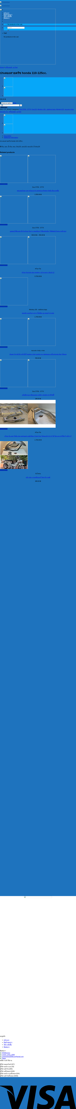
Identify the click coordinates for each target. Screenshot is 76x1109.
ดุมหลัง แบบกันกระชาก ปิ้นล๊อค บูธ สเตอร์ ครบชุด (38, 313)
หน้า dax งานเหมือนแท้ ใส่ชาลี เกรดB (38, 477)
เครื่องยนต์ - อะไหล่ (11, 67)
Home (2, 67)
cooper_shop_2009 (8, 1055)
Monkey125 (60, 109)
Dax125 (34, 109)
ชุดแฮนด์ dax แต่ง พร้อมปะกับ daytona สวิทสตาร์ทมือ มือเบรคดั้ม (38, 190)
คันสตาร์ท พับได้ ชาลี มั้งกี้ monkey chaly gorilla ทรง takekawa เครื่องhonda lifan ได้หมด (38, 354)
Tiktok (4, 1058)
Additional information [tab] (11, 137)
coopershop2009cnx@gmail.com (13, 1056)
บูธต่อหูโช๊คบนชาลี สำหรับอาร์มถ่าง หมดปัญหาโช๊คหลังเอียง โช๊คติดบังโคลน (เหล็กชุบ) (38, 231)
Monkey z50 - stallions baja (46, 109)
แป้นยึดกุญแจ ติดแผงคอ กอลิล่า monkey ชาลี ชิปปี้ (38, 395)
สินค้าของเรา (8, 1042)
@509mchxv (6, 1053)
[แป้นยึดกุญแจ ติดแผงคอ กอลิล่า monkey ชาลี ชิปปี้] (28, 386)
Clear (14, 103)
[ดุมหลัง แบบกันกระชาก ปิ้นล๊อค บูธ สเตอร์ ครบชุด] (14, 305)
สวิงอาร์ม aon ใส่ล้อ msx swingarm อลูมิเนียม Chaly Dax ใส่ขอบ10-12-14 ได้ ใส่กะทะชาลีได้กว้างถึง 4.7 (38, 436)
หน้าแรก (6, 1040)
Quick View (4, 184)
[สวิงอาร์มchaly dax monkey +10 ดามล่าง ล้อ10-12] (28, 263)
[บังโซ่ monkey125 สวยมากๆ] (8, 86)
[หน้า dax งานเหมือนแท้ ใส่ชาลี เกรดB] (14, 468)
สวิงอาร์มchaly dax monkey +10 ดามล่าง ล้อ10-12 (38, 272)
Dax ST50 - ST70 (25, 109)
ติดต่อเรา (7, 1047)
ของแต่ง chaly (69, 109)
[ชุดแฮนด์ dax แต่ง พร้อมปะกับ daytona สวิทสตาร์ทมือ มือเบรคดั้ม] (28, 182)
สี (0, 103)
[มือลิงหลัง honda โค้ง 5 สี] (8, 95)
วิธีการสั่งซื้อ (8, 1044)
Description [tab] (7, 136)
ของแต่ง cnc (4, 112)
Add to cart (4, 107)
